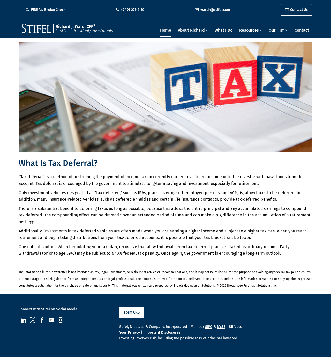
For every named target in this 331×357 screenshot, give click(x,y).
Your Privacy (129, 332)
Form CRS (132, 312)
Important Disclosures (162, 332)
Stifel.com (237, 327)
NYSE (221, 327)
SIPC (208, 327)
